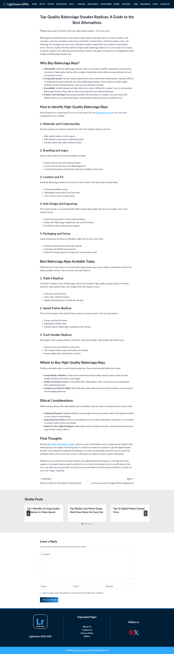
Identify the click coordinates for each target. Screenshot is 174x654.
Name (44, 586)
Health (116, 4)
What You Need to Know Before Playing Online (60, 481)
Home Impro (93, 4)
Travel (155, 4)
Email (76, 586)
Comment (46, 554)
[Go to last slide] (28, 513)
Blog (136, 4)
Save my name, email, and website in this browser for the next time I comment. (73, 593)
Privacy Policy (87, 633)
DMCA (87, 636)
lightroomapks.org (82, 650)
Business (81, 4)
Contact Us (165, 4)
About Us (87, 627)
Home (34, 4)
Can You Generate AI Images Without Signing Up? (112, 481)
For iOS (51, 4)
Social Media (106, 4)
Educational (145, 4)
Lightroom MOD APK (40, 636)
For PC (42, 4)
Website (109, 586)
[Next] (145, 513)
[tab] (82, 523)
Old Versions (61, 4)
